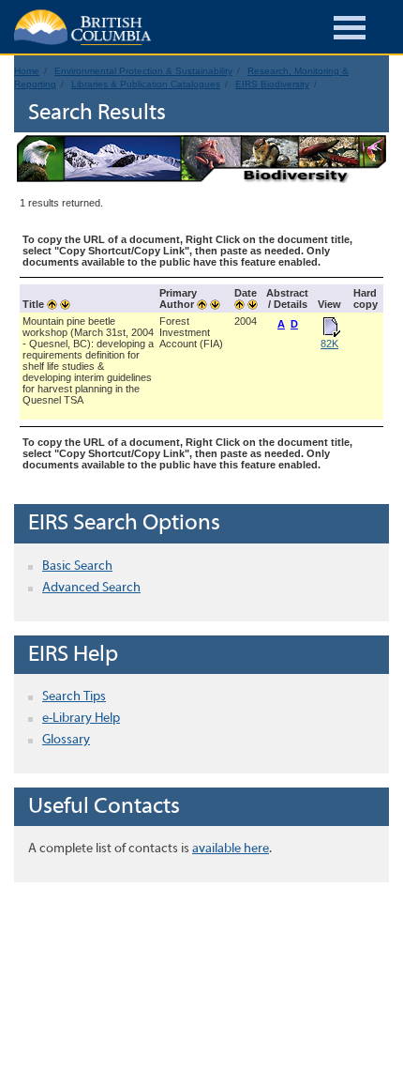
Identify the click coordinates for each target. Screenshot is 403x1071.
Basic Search (77, 566)
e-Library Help (81, 718)
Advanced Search (91, 588)
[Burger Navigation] (349, 31)
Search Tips (74, 697)
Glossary (66, 740)
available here (230, 849)
